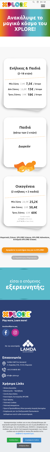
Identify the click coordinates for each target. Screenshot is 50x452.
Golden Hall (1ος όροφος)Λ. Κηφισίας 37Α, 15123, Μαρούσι (19, 363)
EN (41, 2)
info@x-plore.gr (13, 375)
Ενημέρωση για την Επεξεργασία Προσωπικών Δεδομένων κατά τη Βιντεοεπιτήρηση (21, 412)
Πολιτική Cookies (9, 402)
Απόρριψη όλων (24, 445)
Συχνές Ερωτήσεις (10, 394)
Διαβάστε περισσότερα (25, 433)
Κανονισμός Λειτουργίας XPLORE (15, 397)
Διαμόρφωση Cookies (32, 440)
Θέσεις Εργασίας (9, 388)
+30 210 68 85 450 (13, 369)
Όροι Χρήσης (8, 400)
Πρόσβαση (18, 391)
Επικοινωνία (8, 391)
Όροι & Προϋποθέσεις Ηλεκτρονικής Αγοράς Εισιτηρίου (24, 408)
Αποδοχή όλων (13, 440)
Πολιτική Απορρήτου (11, 405)
